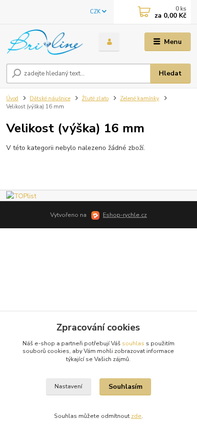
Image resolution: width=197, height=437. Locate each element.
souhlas (133, 343)
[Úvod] (44, 42)
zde (136, 416)
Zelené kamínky (139, 98)
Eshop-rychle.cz (125, 215)
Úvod (12, 98)
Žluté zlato (95, 98)
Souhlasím (125, 386)
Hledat (170, 73)
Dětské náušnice (50, 98)
